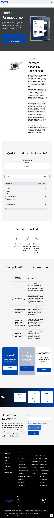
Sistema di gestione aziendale (25, 458)
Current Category (41, 183)
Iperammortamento (8, 472)
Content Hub (7, 463)
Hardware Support (36, 455)
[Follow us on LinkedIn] (43, 500)
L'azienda (20, 455)
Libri (5, 469)
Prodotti (7, 5)
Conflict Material (21, 464)
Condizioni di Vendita (22, 467)
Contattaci (44, 369)
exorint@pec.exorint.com (9, 515)
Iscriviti (10, 367)
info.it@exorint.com (31, 513)
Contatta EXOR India (44, 470)
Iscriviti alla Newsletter (14, 41)
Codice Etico (21, 473)
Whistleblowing (21, 482)
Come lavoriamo (21, 461)
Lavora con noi (21, 485)
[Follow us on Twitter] (45, 500)
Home (3, 5)
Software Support (36, 458)
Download (26, 368)
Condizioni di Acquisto (23, 470)
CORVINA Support (36, 461)
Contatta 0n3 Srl (43, 485)
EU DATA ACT (35, 470)
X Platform (6, 457)
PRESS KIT (34, 473)
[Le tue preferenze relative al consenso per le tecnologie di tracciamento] (51, 515)
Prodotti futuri (7, 466)
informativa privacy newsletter (43, 421)
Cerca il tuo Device (14, 36)
